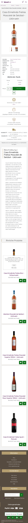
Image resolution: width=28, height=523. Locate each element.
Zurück (4, 5)
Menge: (4, 88)
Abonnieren (8, 498)
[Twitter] (8, 517)
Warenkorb (23, 1)
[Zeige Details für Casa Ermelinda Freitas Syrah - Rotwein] (14, 423)
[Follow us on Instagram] (20, 517)
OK (14, 265)
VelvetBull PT (13, 62)
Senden (21, 495)
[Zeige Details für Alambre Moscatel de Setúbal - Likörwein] (14, 300)
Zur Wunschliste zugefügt (14, 92)
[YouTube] (16, 517)
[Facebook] (12, 517)
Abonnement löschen (19, 498)
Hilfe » (14, 104)
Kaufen (19, 88)
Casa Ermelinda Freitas (15, 59)
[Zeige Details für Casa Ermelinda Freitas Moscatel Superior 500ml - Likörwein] (14, 341)
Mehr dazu (14, 267)
